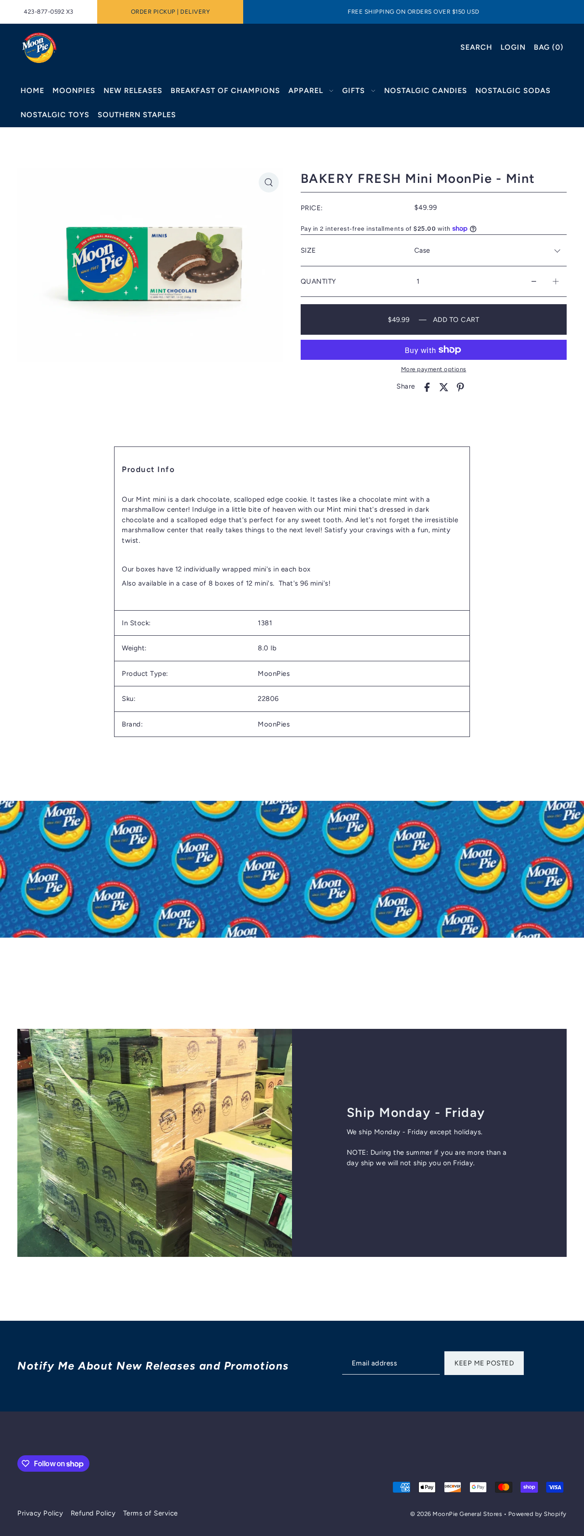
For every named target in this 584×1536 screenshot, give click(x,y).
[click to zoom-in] (269, 182)
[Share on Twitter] (443, 386)
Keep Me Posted (484, 1363)
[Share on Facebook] (427, 386)
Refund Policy (93, 1513)
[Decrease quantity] (534, 281)
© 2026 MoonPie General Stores (457, 1513)
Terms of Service (150, 1513)
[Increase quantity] (556, 281)
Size (308, 250)
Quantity (318, 281)
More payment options (433, 369)
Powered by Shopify (537, 1513)
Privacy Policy (40, 1513)
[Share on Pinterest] (460, 386)
